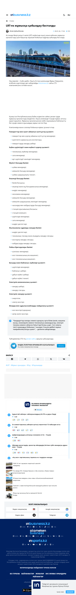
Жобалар (40, 574)
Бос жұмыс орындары (56, 574)
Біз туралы (15, 574)
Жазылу (70, 592)
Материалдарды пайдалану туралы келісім (38, 568)
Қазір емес (60, 592)
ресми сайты (31, 339)
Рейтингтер (38, 577)
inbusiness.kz (43, 83)
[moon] (64, 15)
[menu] (7, 15)
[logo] (36, 15)
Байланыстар (27, 574)
